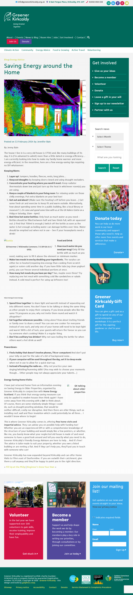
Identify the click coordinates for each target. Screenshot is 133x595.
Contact (52, 587)
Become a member (105, 77)
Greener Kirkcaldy (16, 17)
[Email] (109, 3)
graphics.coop (28, 582)
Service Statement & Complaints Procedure (91, 587)
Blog (6, 59)
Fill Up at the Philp (15, 467)
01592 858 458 (96, 2)
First (94, 529)
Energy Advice (17, 59)
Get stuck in (30, 553)
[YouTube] (127, 3)
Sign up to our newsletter (109, 103)
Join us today (72, 553)
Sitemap (8, 587)
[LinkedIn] (113, 3)
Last (112, 529)
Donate (25, 41)
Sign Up (120, 549)
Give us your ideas (105, 71)
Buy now (117, 340)
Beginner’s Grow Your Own (40, 467)
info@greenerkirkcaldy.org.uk (31, 2)
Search (102, 168)
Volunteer (100, 84)
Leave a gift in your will (108, 97)
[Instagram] (122, 3)
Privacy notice (22, 587)
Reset (116, 168)
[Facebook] (118, 3)
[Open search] (88, 37)
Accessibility (39, 587)
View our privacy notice (104, 506)
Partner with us (104, 110)
